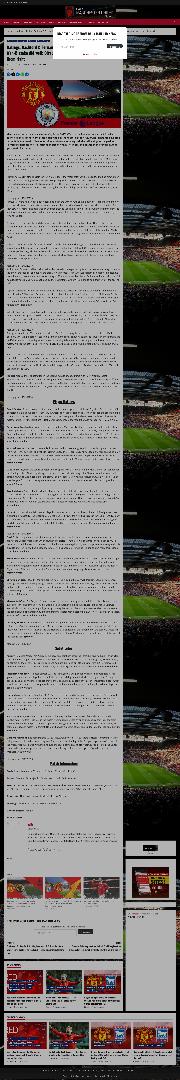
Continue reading (90, 54)
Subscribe (115, 46)
